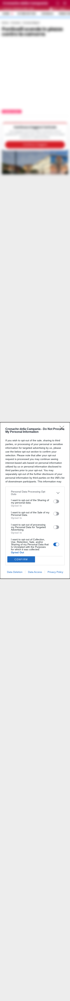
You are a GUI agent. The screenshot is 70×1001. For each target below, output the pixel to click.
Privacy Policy (55, 572)
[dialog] (35, 500)
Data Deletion (14, 572)
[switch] (56, 501)
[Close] (63, 429)
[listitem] (35, 492)
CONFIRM (21, 559)
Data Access (35, 572)
